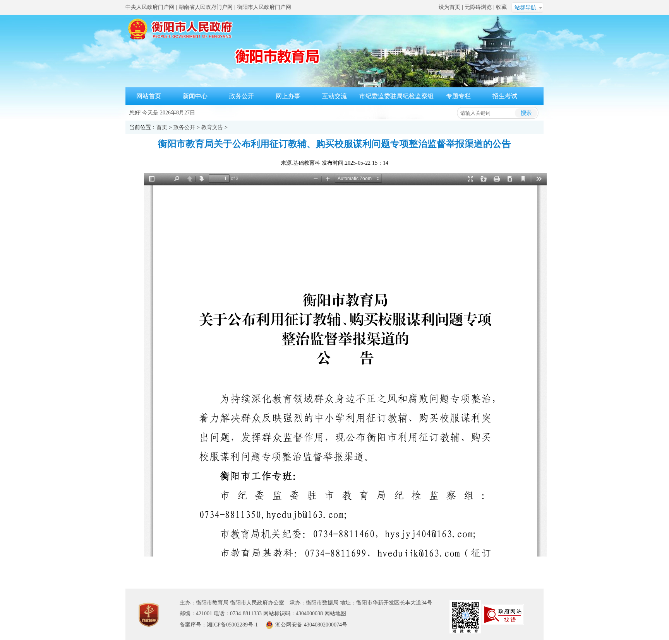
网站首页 (148, 96)
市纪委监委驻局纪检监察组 (396, 96)
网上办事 (288, 96)
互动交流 (334, 96)
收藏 (501, 7)
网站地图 (335, 613)
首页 (161, 127)
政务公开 (241, 96)
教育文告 (212, 127)
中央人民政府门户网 (149, 7)
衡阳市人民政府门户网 (264, 7)
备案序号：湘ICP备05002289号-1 (219, 625)
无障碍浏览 (478, 7)
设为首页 (449, 7)
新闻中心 (195, 96)
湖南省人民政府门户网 (205, 7)
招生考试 (504, 96)
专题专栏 (458, 96)
